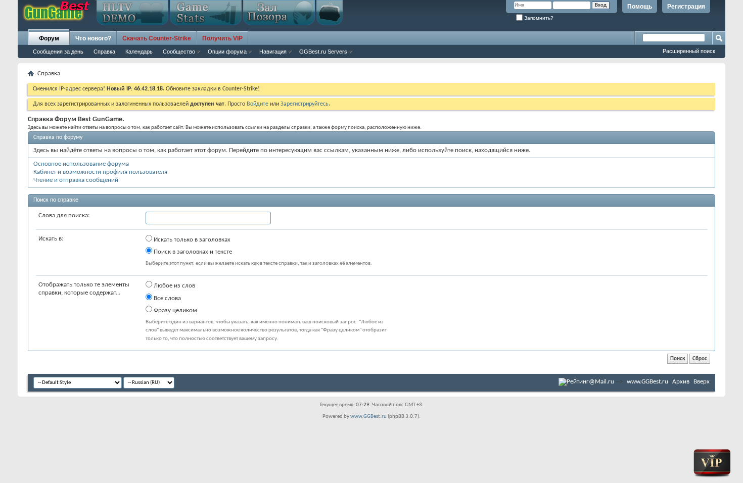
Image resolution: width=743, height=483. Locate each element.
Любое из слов (173, 285)
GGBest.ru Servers (323, 52)
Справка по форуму (57, 137)
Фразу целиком (174, 310)
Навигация (273, 52)
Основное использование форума (81, 164)
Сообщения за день (58, 52)
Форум (49, 38)
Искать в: (50, 238)
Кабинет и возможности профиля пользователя (100, 172)
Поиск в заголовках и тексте (192, 252)
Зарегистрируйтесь (305, 104)
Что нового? (93, 38)
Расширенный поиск (689, 51)
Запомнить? (538, 18)
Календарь (139, 52)
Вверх (701, 381)
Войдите (257, 104)
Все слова (166, 298)
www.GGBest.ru (647, 381)
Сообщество (179, 52)
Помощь (639, 6)
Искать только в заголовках (191, 239)
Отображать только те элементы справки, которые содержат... (83, 288)
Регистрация (686, 6)
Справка (104, 52)
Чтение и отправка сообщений (75, 180)
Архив (680, 381)
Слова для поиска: (63, 215)
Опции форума (227, 52)
